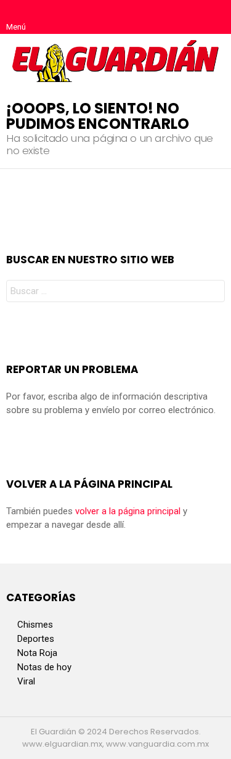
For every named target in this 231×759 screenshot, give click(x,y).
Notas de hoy (44, 667)
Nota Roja (37, 652)
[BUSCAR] (215, 17)
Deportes (35, 638)
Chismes (35, 624)
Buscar (212, 292)
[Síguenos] (189, 17)
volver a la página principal (127, 511)
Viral (26, 681)
